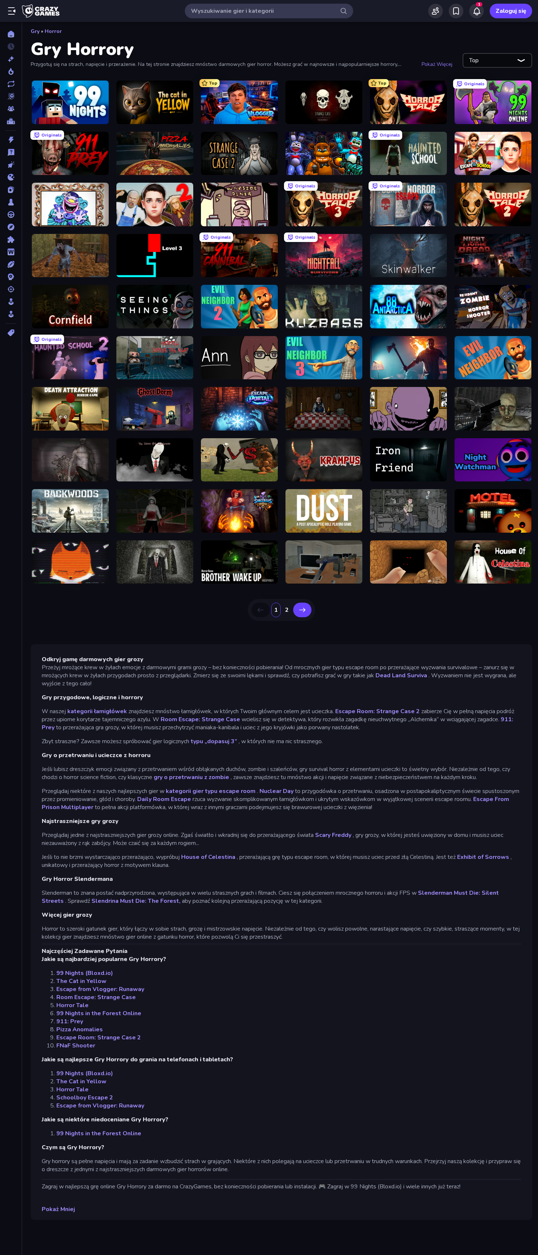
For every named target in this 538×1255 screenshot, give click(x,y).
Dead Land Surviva (401, 675)
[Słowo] (11, 252)
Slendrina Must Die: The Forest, (135, 901)
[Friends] (435, 11)
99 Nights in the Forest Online (98, 1013)
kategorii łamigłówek (97, 711)
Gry (35, 31)
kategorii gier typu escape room (210, 791)
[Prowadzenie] (11, 214)
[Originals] (11, 96)
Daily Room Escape (164, 799)
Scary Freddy (333, 835)
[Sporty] (11, 264)
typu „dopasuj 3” (214, 741)
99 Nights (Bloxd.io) (84, 973)
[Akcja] (11, 140)
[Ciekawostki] (11, 152)
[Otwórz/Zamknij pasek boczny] (11, 11)
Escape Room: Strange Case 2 (377, 711)
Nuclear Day (276, 791)
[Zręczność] (11, 314)
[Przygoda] (11, 227)
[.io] (11, 177)
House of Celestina (208, 857)
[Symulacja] (11, 301)
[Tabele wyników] (11, 121)
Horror (53, 31)
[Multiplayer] (11, 109)
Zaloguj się (511, 11)
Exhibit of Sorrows (483, 857)
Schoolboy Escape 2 (84, 1098)
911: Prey (69, 1021)
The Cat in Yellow (81, 981)
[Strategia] (11, 277)
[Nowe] (11, 59)
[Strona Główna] (11, 34)
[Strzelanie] (11, 289)
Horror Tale (72, 1005)
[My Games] (456, 11)
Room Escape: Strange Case (200, 719)
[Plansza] (11, 202)
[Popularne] (11, 71)
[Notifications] (476, 11)
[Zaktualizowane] (11, 84)
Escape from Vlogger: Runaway (100, 989)
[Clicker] (11, 165)
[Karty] (11, 189)
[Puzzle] (11, 239)
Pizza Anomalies (79, 1029)
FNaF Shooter (75, 1046)
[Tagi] (11, 333)
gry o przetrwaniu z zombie (191, 777)
